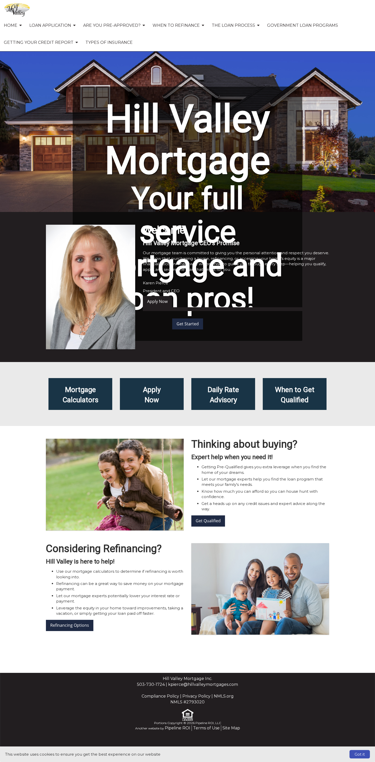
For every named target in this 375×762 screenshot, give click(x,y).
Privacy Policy (196, 696)
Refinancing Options (69, 625)
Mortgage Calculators (80, 394)
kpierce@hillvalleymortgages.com (203, 684)
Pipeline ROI (177, 728)
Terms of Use (206, 728)
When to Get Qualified (295, 394)
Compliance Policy (160, 696)
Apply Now (157, 301)
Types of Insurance (109, 42)
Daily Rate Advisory (223, 394)
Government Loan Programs (302, 25)
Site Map (231, 728)
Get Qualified (208, 521)
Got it (360, 754)
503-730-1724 (151, 684)
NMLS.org (224, 696)
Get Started (188, 324)
